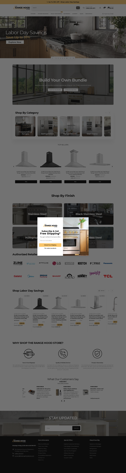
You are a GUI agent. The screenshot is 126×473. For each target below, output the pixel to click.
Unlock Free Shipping (50, 245)
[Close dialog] (87, 219)
